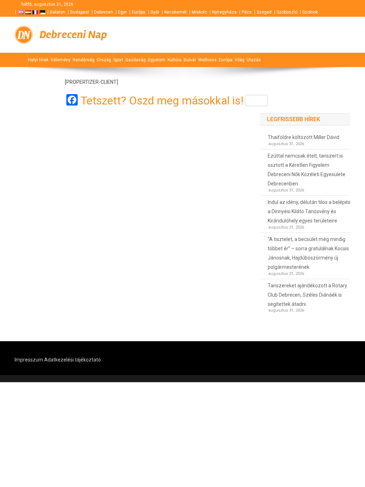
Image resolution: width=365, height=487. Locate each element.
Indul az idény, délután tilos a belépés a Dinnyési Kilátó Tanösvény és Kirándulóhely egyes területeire (309, 211)
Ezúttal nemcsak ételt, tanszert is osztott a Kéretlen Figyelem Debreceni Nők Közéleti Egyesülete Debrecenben (306, 169)
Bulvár (190, 59)
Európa (138, 12)
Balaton (57, 12)
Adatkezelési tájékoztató (72, 360)
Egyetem (156, 59)
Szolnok (310, 12)
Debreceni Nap (73, 34)
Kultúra (174, 59)
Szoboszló (287, 12)
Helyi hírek (38, 59)
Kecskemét (175, 12)
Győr (154, 12)
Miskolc (199, 12)
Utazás (254, 59)
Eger (122, 12)
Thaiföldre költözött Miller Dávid (303, 137)
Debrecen (103, 12)
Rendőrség (83, 59)
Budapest (79, 12)
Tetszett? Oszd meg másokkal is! (162, 100)
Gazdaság (135, 59)
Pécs (247, 12)
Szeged (264, 12)
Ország (104, 59)
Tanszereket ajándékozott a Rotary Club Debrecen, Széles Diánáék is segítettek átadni (307, 295)
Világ (240, 59)
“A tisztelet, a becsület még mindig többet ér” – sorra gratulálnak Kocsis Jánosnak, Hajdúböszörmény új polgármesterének (308, 253)
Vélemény (61, 59)
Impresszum (29, 360)
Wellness (207, 59)
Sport (118, 59)
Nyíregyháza (224, 12)
